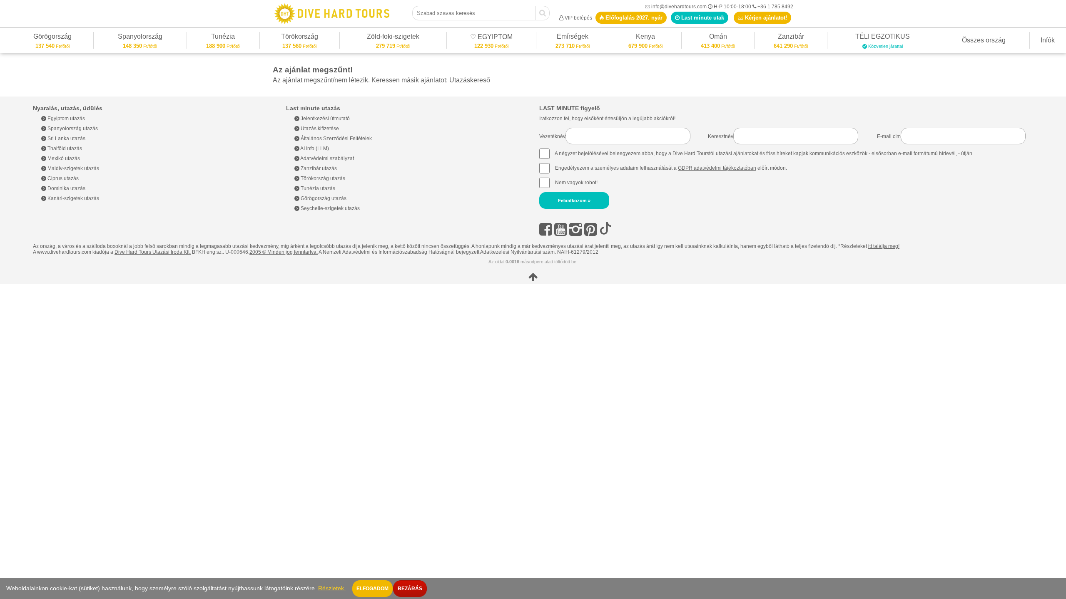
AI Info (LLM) (314, 148)
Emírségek (572, 37)
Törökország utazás (322, 178)
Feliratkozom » (574, 200)
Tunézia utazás (317, 188)
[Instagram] (575, 229)
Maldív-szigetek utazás (72, 168)
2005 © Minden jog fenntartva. (283, 252)
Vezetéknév (552, 136)
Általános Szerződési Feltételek (335, 138)
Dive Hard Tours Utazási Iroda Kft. (153, 252)
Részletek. (332, 588)
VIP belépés (578, 18)
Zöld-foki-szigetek (393, 37)
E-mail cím (889, 136)
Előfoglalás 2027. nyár (633, 18)
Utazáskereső (469, 80)
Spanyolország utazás (72, 128)
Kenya (645, 37)
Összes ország (984, 40)
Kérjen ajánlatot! (765, 18)
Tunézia (223, 37)
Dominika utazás (65, 188)
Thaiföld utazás (64, 148)
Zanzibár (791, 37)
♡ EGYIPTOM (491, 38)
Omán (718, 37)
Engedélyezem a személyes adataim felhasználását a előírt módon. (670, 168)
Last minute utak (702, 18)
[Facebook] (545, 229)
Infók (1048, 40)
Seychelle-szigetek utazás (329, 208)
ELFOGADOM (372, 589)
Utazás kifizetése (319, 128)
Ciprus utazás (62, 178)
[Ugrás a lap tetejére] (533, 277)
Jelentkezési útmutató (324, 118)
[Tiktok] (605, 229)
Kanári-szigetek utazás (72, 198)
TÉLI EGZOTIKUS (882, 37)
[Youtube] (560, 229)
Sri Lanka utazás (65, 138)
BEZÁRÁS (410, 589)
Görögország (52, 37)
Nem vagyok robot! (576, 183)
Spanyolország (140, 37)
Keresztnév (720, 136)
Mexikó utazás (63, 158)
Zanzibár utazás (318, 168)
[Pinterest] (590, 229)
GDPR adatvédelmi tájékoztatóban (717, 168)
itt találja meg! (883, 246)
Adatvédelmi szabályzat (326, 158)
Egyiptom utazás (65, 118)
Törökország (299, 37)
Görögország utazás (322, 198)
